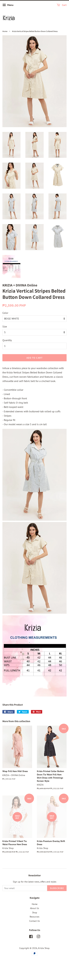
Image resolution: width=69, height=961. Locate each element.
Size (4, 326)
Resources (34, 916)
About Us (34, 908)
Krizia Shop (43, 948)
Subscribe (57, 888)
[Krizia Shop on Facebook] (31, 937)
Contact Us (34, 921)
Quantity (7, 340)
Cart (64, 5)
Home (4, 31)
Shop (34, 912)
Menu (10, 5)
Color (5, 312)
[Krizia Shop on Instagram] (38, 937)
